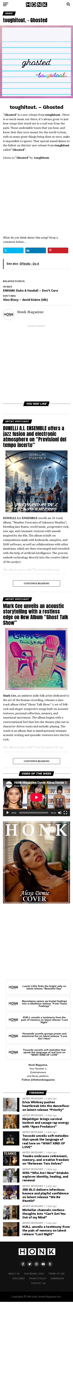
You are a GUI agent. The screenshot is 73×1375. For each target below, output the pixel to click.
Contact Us (38, 1283)
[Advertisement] (36, 363)
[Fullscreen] (65, 812)
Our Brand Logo (34, 1273)
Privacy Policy (37, 1278)
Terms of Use (56, 1273)
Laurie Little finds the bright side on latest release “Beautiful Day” (44, 987)
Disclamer (18, 1278)
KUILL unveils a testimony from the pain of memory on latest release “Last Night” (44, 1020)
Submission (57, 1278)
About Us (14, 1273)
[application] (36, 797)
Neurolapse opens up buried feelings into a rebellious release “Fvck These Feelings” (44, 1004)
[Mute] (59, 812)
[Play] (7, 812)
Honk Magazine (30, 312)
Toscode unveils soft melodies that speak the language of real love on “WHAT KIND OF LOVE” (44, 1052)
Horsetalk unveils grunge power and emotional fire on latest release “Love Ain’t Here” (44, 1036)
